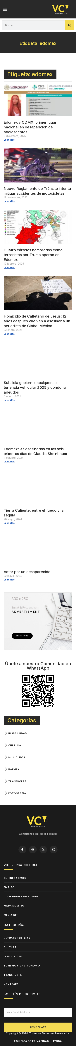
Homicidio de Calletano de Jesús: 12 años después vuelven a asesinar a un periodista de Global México (37, 321)
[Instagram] (54, 850)
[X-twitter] (43, 850)
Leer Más (9, 139)
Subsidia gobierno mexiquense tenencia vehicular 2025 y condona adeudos (35, 387)
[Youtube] (33, 850)
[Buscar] (69, 25)
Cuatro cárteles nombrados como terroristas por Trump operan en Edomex (33, 255)
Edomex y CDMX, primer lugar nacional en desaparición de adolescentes (30, 127)
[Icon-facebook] (22, 850)
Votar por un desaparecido (27, 572)
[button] (5, 9)
